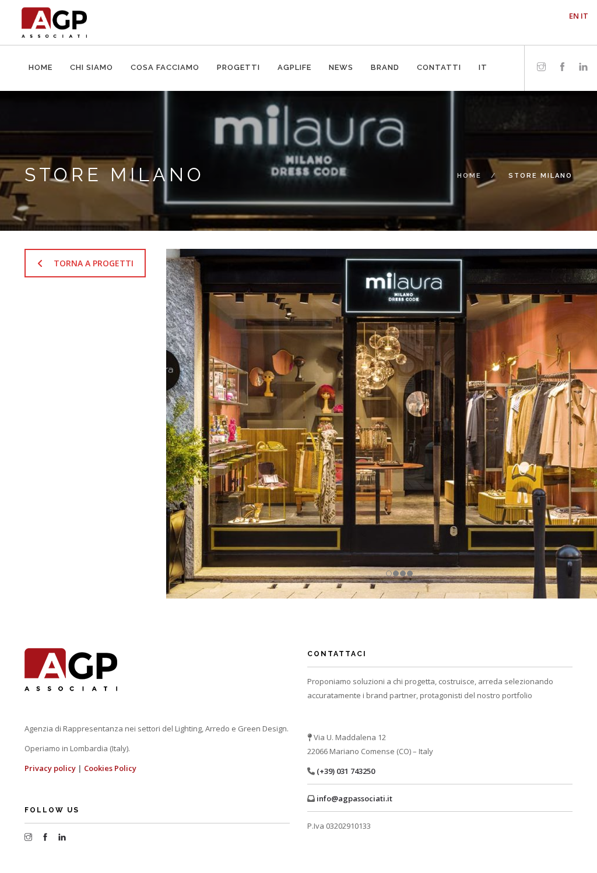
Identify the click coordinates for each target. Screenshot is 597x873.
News (339, 48)
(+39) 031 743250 (345, 771)
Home (39, 48)
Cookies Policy (111, 768)
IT (481, 48)
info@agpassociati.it (353, 798)
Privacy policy (50, 768)
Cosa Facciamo (163, 48)
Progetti (237, 48)
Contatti (437, 48)
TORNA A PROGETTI (94, 263)
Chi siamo (90, 48)
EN (574, 15)
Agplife (293, 48)
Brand (383, 48)
